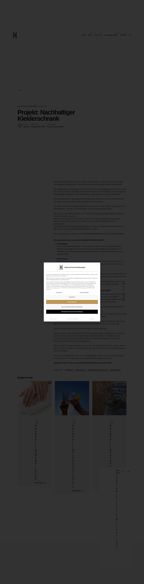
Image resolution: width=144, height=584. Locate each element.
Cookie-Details (52, 318)
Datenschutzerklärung (55, 287)
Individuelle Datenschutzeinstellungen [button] (72, 311)
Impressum (92, 318)
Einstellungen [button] (84, 287)
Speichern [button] (72, 297)
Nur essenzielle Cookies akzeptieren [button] (72, 307)
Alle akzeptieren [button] (72, 302)
